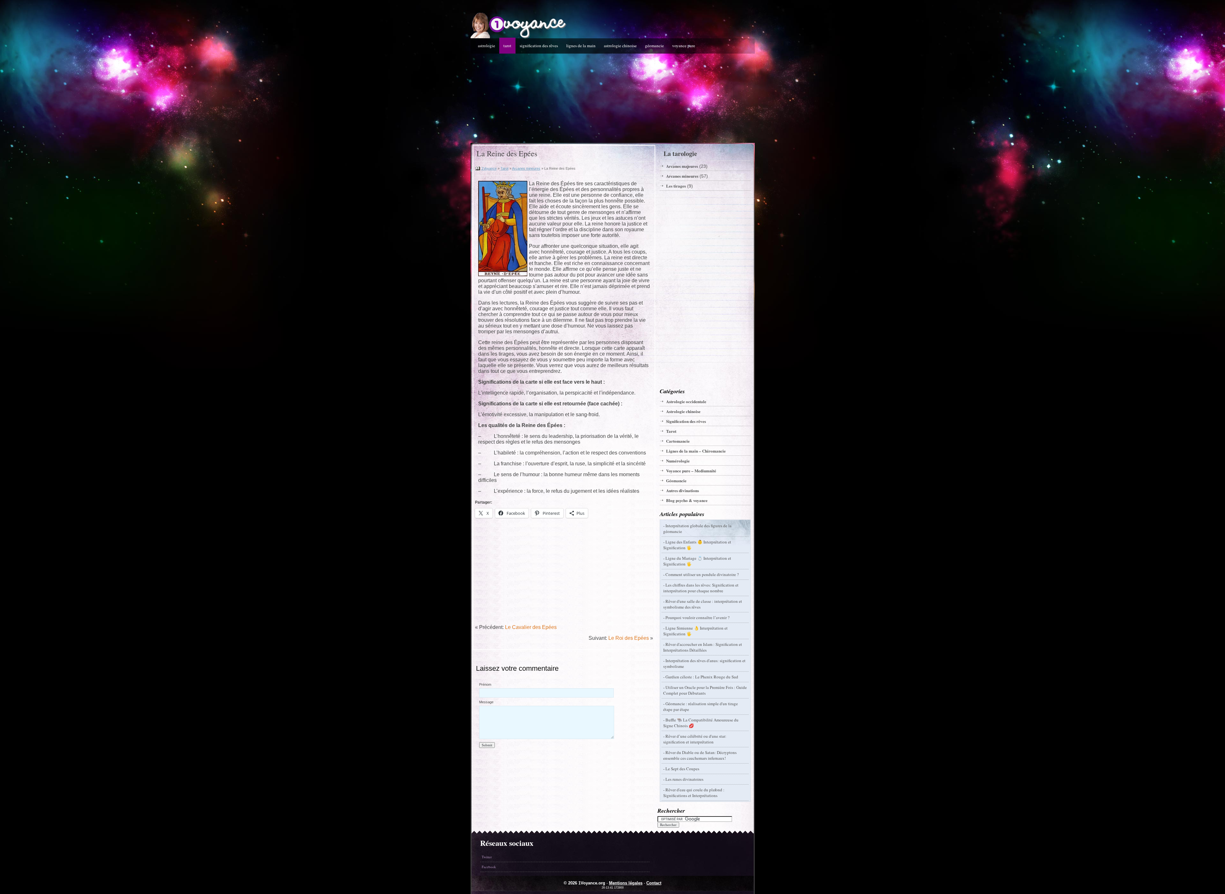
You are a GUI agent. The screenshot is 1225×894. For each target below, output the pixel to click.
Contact (653, 883)
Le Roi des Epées (628, 638)
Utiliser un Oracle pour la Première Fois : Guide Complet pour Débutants (705, 690)
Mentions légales (625, 883)
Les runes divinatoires (684, 779)
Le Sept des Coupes (682, 769)
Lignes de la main (581, 45)
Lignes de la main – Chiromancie (696, 451)
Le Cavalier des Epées (531, 627)
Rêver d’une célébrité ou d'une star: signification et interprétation (694, 739)
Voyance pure (683, 45)
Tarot (507, 45)
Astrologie (486, 45)
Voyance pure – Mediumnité (691, 471)
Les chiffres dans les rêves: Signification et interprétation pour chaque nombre (701, 588)
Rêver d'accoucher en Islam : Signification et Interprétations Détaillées (702, 647)
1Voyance (489, 168)
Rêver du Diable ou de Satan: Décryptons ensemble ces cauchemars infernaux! (700, 755)
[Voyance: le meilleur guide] (518, 36)
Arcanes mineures (526, 168)
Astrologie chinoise (620, 45)
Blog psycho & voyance (687, 500)
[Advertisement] (613, 98)
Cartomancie (678, 441)
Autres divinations (682, 490)
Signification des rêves (539, 45)
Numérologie (678, 461)
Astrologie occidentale (686, 401)
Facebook (489, 866)
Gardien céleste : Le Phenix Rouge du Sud (701, 677)
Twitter (487, 856)
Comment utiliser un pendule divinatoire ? (702, 574)
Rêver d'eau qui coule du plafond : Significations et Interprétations (693, 792)
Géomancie (654, 45)
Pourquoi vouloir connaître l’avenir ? (697, 617)
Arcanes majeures (682, 166)
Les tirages (676, 186)
